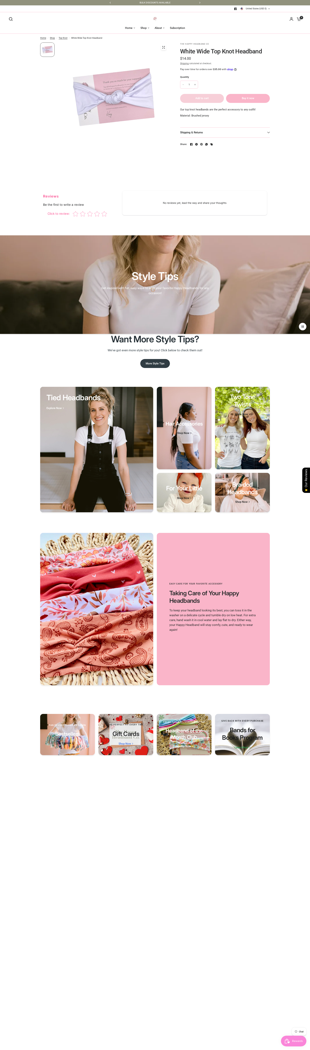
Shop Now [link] (183, 433)
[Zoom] (163, 47)
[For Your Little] (184, 492)
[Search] (11, 19)
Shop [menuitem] (143, 28)
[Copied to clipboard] (211, 144)
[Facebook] (235, 8)
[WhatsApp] (206, 144)
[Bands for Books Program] (242, 734)
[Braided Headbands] (242, 492)
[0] (298, 19)
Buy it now (248, 98)
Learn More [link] (241, 747)
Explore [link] (66, 743)
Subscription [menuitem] (177, 28)
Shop (52, 38)
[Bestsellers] (67, 734)
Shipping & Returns (191, 132)
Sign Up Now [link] (183, 746)
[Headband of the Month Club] (184, 734)
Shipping (184, 63)
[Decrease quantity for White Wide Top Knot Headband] (183, 84)
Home (43, 38)
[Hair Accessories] (184, 428)
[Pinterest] (201, 144)
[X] (196, 144)
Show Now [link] (241, 414)
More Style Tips (155, 363)
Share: (183, 144)
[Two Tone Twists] (242, 428)
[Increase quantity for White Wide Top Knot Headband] (195, 84)
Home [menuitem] (128, 28)
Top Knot (63, 38)
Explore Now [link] (54, 408)
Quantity (184, 77)
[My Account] (291, 19)
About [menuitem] (158, 28)
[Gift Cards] (125, 734)
